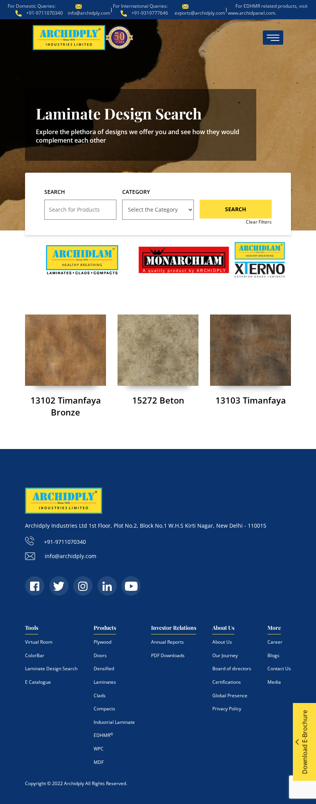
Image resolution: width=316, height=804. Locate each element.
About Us (223, 627)
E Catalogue (38, 682)
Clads (100, 695)
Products (105, 627)
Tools (31, 627)
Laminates (105, 682)
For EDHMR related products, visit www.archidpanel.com (268, 9)
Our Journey (225, 655)
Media (274, 682)
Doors (100, 655)
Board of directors (231, 668)
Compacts (104, 708)
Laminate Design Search (51, 668)
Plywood (102, 642)
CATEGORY (136, 191)
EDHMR (103, 735)
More (274, 627)
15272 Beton (158, 400)
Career (274, 642)
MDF (99, 762)
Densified (104, 668)
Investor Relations (173, 627)
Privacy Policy (226, 708)
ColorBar (34, 655)
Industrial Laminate (114, 722)
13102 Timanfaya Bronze (65, 406)
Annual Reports (167, 642)
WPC (99, 748)
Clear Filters (259, 222)
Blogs (273, 655)
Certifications (226, 682)
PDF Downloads (168, 655)
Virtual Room (38, 642)
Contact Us (279, 668)
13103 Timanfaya (250, 400)
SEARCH (54, 191)
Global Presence (229, 695)
